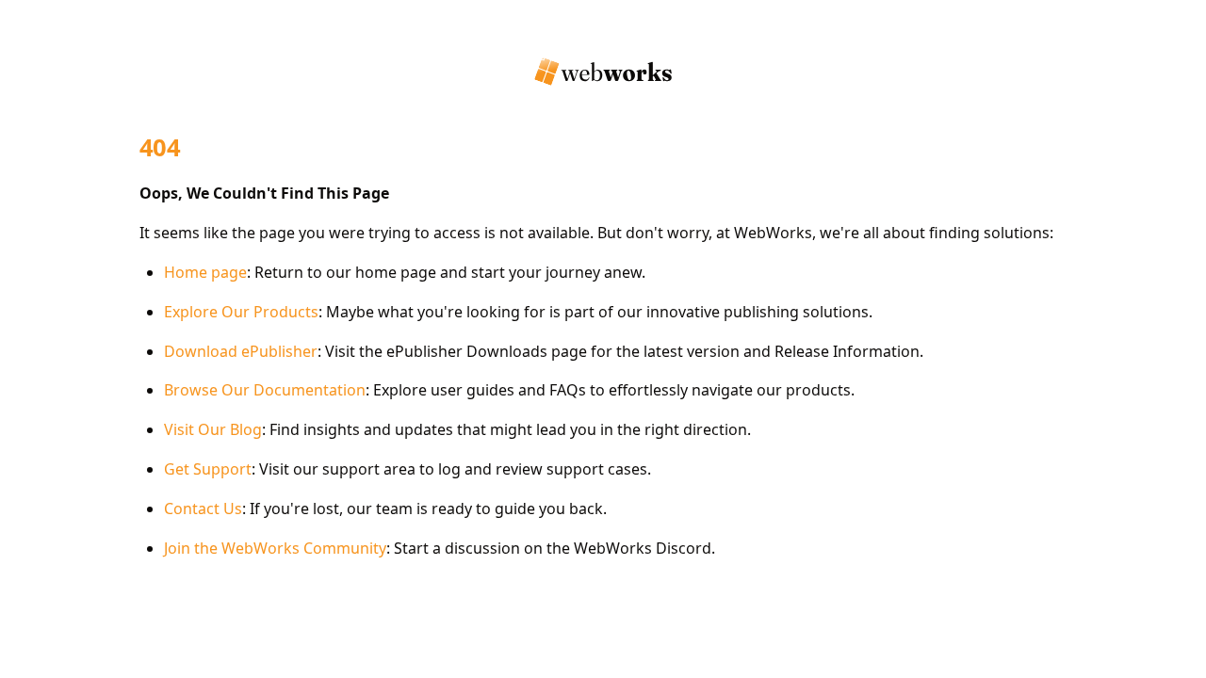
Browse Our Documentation (265, 389)
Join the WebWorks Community (275, 548)
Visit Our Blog (213, 429)
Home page (205, 272)
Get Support (208, 469)
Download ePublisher (241, 351)
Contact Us (203, 508)
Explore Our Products (241, 311)
